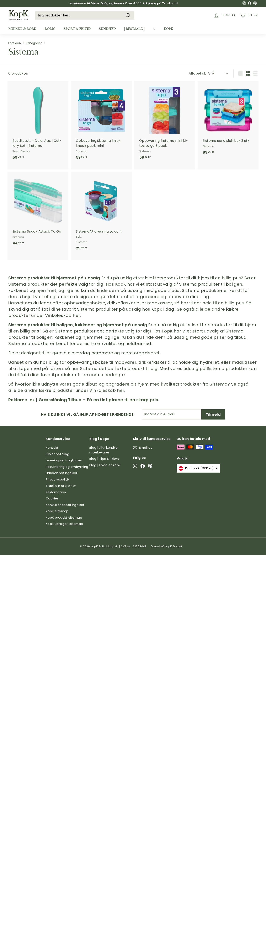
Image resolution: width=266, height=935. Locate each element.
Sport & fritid (77, 29)
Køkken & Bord (22, 29)
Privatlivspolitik (57, 479)
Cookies (52, 498)
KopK (168, 29)
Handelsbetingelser (61, 473)
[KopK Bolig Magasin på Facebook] (142, 465)
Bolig (50, 29)
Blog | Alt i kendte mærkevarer (103, 449)
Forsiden (14, 43)
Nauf (179, 546)
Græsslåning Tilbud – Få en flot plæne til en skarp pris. (99, 400)
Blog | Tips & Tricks (104, 458)
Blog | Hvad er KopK (105, 465)
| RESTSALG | (134, 29)
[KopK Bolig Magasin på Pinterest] (150, 465)
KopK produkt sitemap (64, 517)
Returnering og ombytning (67, 466)
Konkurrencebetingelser (65, 505)
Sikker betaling (57, 454)
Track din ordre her (61, 485)
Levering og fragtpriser (64, 460)
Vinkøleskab (58, 315)
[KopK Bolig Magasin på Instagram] (135, 465)
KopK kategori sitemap (64, 524)
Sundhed (107, 29)
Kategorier (34, 43)
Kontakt (52, 447)
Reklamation (56, 492)
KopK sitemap (57, 511)
